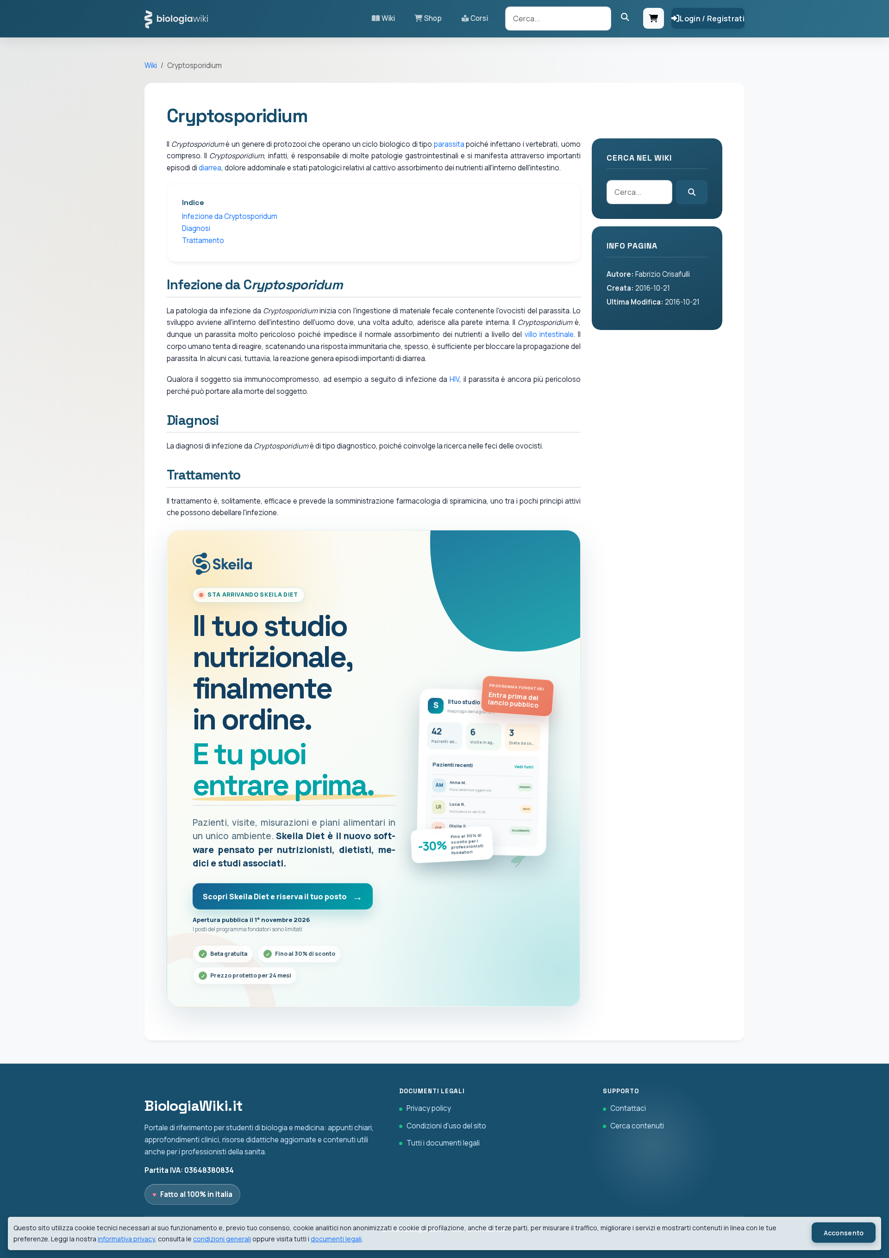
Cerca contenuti (637, 1126)
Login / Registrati (712, 18)
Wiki (388, 18)
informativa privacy (126, 1238)
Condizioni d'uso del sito (446, 1126)
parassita (449, 144)
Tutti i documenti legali (443, 1143)
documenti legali (336, 1238)
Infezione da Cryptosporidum (229, 216)
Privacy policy (429, 1108)
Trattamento (203, 240)
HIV (454, 379)
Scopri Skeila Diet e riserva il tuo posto (275, 896)
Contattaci (628, 1108)
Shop (433, 18)
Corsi (479, 18)
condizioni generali (222, 1238)
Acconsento (844, 1232)
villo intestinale (549, 334)
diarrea (210, 168)
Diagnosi (196, 228)
